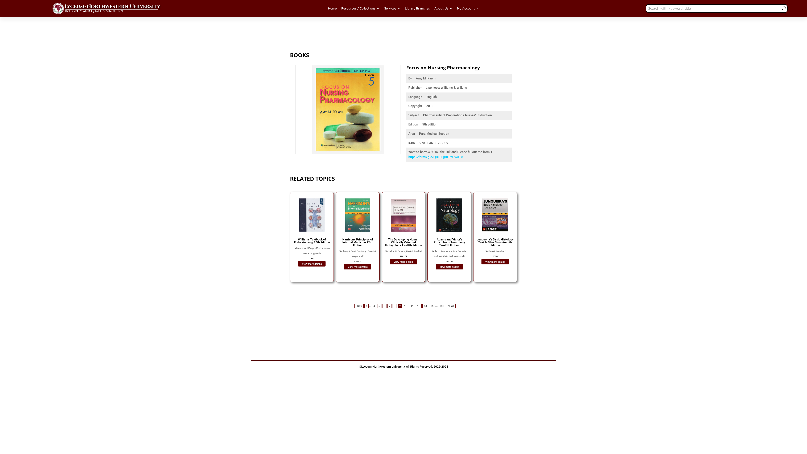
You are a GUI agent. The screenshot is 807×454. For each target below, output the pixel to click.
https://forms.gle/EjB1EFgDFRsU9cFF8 (435, 157)
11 (412, 306)
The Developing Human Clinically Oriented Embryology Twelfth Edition (403, 242)
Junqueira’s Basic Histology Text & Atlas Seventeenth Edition (495, 242)
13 (425, 306)
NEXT (451, 306)
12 (418, 306)
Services (390, 8)
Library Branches (417, 8)
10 (405, 306)
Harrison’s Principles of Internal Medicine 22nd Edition (357, 242)
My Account (466, 8)
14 (431, 306)
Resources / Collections (358, 8)
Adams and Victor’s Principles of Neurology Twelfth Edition (449, 242)
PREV (359, 306)
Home (332, 8)
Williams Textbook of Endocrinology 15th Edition (312, 241)
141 (441, 306)
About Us (441, 8)
